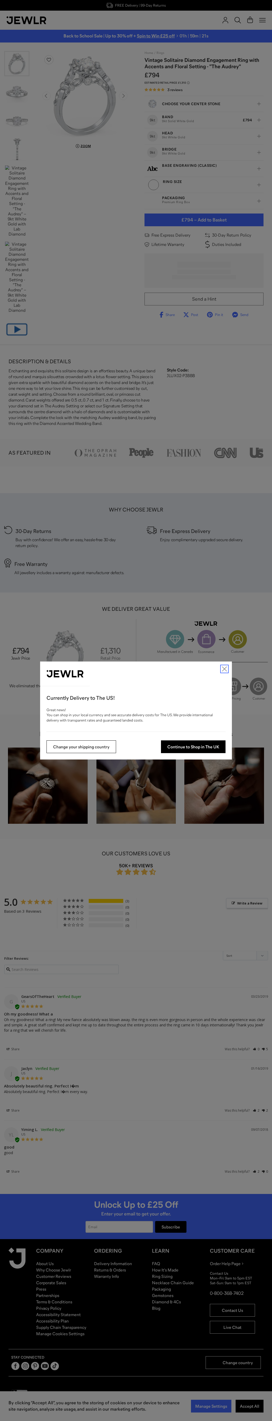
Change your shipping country (81, 747)
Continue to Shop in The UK (193, 747)
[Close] (224, 669)
